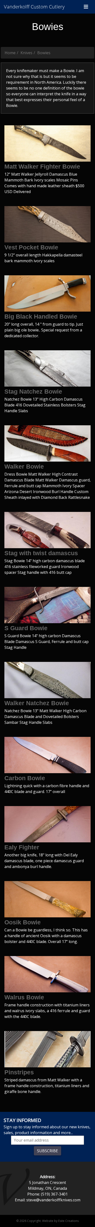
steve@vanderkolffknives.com (53, 1200)
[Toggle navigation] (86, 6)
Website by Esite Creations (60, 1221)
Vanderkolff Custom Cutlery (34, 6)
